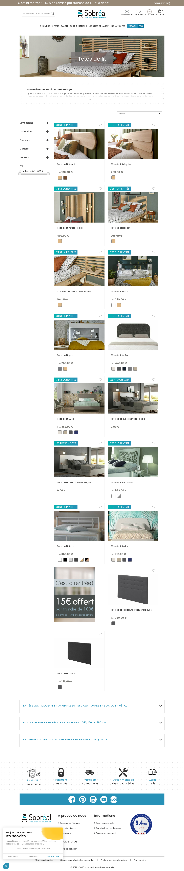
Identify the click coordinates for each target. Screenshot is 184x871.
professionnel (89, 781)
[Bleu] (76, 433)
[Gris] (60, 369)
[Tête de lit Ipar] (79, 334)
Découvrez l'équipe (70, 822)
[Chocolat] (76, 560)
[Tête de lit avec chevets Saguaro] (79, 461)
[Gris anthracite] (71, 433)
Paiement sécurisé (106, 833)
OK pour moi (53, 856)
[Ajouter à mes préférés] (102, 125)
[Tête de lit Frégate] (133, 143)
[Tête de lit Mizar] (133, 270)
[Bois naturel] (60, 178)
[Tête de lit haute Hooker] (79, 207)
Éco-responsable (105, 822)
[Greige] (135, 369)
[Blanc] (113, 306)
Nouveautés (118, 26)
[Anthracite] (119, 369)
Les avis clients (68, 828)
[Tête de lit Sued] (79, 398)
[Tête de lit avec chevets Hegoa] (133, 398)
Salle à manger (78, 26)
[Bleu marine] (124, 369)
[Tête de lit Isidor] (133, 525)
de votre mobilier (123, 781)
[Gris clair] (71, 560)
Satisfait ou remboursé (108, 828)
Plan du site (140, 859)
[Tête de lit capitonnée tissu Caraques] (133, 589)
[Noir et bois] (87, 560)
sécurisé (61, 781)
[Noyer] (65, 178)
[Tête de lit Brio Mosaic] (133, 461)
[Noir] (65, 560)
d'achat (153, 781)
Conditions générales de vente (77, 859)
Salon (64, 26)
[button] (6, 866)
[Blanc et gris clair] (119, 497)
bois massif (33, 782)
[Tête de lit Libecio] (79, 652)
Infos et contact (68, 848)
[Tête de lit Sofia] (133, 334)
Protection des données (114, 859)
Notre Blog (65, 833)
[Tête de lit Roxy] (79, 525)
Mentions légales (44, 859)
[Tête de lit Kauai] (79, 143)
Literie (55, 26)
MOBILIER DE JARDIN (99, 26)
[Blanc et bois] (82, 560)
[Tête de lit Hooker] (133, 207)
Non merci (13, 856)
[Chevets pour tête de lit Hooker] (79, 270)
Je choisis (33, 856)
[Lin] (113, 369)
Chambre (45, 26)
